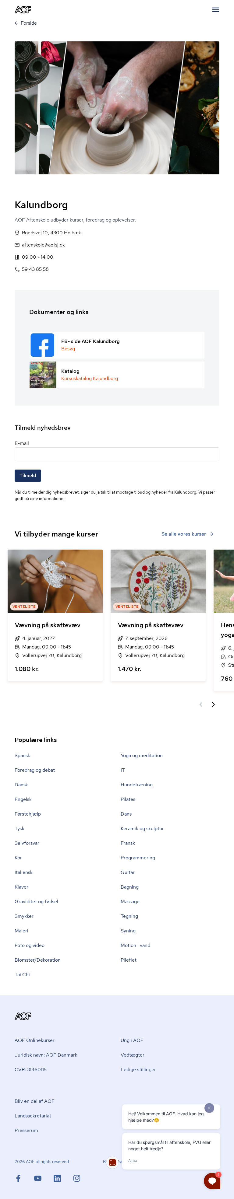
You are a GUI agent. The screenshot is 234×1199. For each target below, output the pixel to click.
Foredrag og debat (35, 770)
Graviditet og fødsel (36, 901)
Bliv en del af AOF (35, 1101)
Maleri (21, 931)
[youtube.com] (44, 1178)
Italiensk (24, 872)
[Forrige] (201, 704)
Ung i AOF (132, 1040)
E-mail (22, 443)
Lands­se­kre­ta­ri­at (33, 1116)
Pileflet (128, 960)
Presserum (26, 1130)
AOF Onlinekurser (35, 1040)
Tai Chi (22, 974)
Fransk (128, 843)
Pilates (128, 799)
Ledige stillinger (138, 1069)
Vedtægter (132, 1055)
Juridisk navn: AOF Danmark (46, 1055)
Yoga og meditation (142, 755)
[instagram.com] (76, 1178)
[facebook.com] (24, 1178)
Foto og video (29, 945)
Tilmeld (28, 475)
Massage (130, 901)
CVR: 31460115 (31, 1069)
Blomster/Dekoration (38, 960)
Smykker (24, 916)
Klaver (21, 887)
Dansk (21, 784)
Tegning (129, 916)
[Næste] (213, 704)
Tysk (19, 828)
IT (123, 770)
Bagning (130, 887)
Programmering (138, 858)
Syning (128, 931)
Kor (18, 858)
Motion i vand (135, 945)
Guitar (128, 872)
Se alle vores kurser (183, 534)
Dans (126, 814)
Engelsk (23, 799)
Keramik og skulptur (142, 828)
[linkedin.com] (63, 1178)
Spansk (22, 755)
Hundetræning (137, 784)
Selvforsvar (27, 843)
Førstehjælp (28, 814)
